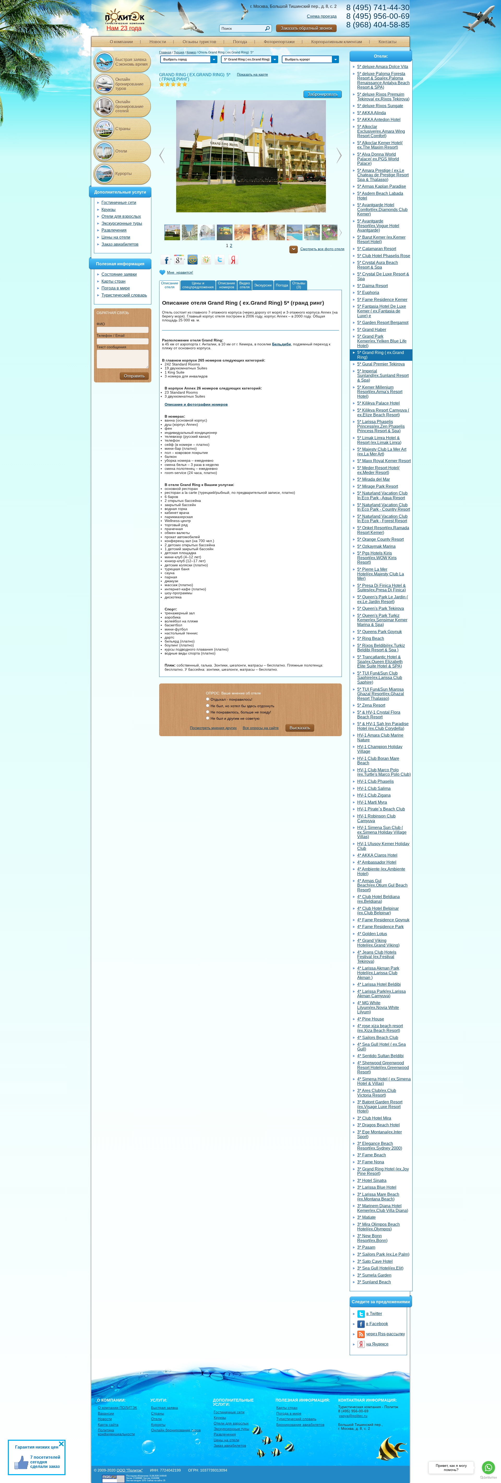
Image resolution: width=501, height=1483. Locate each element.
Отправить (134, 376)
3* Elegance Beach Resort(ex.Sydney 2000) (379, 1145)
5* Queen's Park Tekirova (380, 608)
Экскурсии (263, 285)
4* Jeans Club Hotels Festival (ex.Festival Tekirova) (376, 957)
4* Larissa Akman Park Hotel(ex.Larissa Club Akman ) (378, 973)
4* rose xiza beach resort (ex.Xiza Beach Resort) (380, 1028)
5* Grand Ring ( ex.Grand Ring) (380, 354)
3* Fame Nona (370, 1162)
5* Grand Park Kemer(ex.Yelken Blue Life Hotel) (382, 341)
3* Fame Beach (371, 1155)
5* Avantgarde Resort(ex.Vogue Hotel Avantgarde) (378, 225)
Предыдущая (339, 155)
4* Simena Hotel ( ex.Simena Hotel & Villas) (384, 1081)
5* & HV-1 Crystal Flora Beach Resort (378, 714)
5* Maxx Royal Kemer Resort (384, 461)
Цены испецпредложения (198, 285)
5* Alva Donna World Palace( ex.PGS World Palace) (378, 159)
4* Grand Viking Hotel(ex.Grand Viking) (378, 942)
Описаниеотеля (169, 285)
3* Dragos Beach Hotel (378, 1125)
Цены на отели (116, 237)
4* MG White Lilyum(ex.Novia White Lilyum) (378, 1007)
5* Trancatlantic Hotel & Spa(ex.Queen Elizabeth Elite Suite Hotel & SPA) (380, 661)
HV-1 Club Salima (374, 788)
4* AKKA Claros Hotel (377, 855)
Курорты (123, 173)
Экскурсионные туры (122, 223)
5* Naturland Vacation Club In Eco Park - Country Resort (383, 507)
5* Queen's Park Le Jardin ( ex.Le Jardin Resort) (382, 599)
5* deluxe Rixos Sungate (380, 106)
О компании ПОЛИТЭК (117, 1408)
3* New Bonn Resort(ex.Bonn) (372, 1238)
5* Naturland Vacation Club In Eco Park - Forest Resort (382, 518)
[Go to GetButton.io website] (488, 1477)
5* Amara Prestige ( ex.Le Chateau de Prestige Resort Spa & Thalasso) (383, 175)
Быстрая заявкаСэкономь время (131, 62)
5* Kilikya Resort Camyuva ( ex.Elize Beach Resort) (383, 412)
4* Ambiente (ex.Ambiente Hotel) (381, 871)
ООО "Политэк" (130, 1470)
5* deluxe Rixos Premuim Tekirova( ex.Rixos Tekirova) (383, 96)
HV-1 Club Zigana (374, 795)
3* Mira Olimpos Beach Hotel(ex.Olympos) (378, 1226)
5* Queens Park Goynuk (379, 631)
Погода (240, 42)
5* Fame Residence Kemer (382, 299)
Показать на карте (252, 74)
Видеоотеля (244, 285)
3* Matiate (366, 1217)
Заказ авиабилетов (120, 244)
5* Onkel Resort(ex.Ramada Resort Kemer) (383, 530)
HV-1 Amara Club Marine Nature (380, 737)
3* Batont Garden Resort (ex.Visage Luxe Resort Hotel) (379, 1106)
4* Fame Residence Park (380, 926)
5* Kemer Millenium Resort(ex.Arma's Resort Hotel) (379, 392)
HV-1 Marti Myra (372, 802)
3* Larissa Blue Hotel (376, 1187)
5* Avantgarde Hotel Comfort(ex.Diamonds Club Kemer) (382, 209)
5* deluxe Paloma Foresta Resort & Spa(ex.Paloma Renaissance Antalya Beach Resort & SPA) (383, 80)
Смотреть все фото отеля (322, 249)
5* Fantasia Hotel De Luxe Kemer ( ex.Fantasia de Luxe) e (381, 311)
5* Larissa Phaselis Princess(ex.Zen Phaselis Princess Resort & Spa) (381, 426)
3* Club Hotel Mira (374, 1118)
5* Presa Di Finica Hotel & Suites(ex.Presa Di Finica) (381, 587)
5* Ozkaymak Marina (376, 546)
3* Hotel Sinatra (371, 1180)
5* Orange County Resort (380, 539)
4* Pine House (370, 1019)
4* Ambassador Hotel (376, 862)
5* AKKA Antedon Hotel (379, 119)
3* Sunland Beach (374, 1282)
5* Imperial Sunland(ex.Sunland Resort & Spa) (383, 375)
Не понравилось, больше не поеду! (241, 712)
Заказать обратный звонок (306, 28)
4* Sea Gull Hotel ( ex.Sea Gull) (381, 1046)
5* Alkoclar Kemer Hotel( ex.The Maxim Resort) (380, 145)
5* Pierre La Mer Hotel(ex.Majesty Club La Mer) (380, 574)
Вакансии (106, 1413)
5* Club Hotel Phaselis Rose (383, 256)
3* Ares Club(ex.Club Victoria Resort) (376, 1092)
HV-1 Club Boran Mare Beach (378, 760)
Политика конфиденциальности (116, 1432)
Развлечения (114, 230)
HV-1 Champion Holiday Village (379, 749)
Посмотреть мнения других (213, 728)
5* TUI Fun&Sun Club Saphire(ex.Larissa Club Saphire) (379, 678)
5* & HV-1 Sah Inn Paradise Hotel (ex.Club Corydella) (383, 726)
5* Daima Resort (372, 286)
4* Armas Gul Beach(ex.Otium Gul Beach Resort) (382, 885)
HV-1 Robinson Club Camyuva (376, 818)
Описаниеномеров (226, 285)
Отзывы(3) (298, 285)
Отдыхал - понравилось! (231, 699)
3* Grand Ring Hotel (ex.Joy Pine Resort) (383, 1171)
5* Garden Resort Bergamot (382, 322)
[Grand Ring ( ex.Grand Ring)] (250, 156)
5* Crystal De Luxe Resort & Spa (383, 276)
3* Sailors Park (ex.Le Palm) (383, 1254)
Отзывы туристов (199, 42)
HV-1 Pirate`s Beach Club (381, 809)
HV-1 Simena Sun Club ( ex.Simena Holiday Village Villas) (382, 832)
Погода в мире (116, 288)
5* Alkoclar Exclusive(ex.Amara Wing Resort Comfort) (381, 131)
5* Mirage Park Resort (377, 486)
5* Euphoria (368, 292)
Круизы (109, 209)
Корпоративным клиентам (336, 42)
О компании (121, 42)
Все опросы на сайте (261, 728)
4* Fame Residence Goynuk (383, 920)
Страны (122, 129)
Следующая (161, 155)
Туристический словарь (124, 295)
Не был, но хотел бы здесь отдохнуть (242, 706)
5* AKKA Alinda (371, 113)
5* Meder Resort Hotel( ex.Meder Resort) (378, 470)
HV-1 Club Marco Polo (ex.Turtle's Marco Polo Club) (384, 772)
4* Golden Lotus (372, 934)
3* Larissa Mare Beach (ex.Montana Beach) (378, 1196)
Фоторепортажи (279, 42)
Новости (158, 42)
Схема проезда (322, 16)
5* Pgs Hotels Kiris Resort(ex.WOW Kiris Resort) (377, 558)
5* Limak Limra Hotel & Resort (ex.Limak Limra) (379, 440)
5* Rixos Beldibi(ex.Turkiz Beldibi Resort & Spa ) (381, 647)
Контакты (388, 42)
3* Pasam (366, 1247)
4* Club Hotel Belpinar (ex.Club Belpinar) (378, 910)
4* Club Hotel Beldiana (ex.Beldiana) (378, 899)
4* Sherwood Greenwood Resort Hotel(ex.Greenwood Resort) (383, 1067)
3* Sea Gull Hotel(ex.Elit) (380, 1268)
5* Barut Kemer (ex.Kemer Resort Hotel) (381, 239)
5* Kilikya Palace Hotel (378, 403)
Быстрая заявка (164, 1408)
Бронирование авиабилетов (300, 1424)
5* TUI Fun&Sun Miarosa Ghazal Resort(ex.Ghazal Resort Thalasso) (380, 694)
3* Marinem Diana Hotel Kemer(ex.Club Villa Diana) (382, 1208)
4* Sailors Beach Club (377, 1037)
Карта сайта (108, 1424)
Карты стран (114, 281)
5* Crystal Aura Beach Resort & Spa (377, 264)
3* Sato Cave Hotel (375, 1261)
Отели (121, 151)
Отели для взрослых (121, 216)
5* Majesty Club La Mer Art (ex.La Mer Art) (381, 451)
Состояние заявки (119, 274)
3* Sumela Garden (374, 1275)
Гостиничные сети (119, 202)
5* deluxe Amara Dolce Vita (382, 66)
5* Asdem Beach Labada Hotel (380, 195)
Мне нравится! (180, 272)
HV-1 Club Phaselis (375, 781)
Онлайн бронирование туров (129, 84)
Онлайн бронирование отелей (129, 106)
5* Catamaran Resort (376, 249)
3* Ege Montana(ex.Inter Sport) (379, 1134)
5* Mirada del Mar (373, 479)
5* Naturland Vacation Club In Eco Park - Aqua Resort (382, 495)
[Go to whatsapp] (488, 1467)
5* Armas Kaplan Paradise (381, 186)
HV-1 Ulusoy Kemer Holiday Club (383, 846)
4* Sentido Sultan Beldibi (380, 1056)
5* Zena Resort (371, 705)
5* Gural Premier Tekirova (381, 364)
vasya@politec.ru (353, 1416)
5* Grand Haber (371, 329)
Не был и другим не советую (235, 718)
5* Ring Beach (370, 638)
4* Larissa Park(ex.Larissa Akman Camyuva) (381, 993)
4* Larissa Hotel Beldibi (379, 984)
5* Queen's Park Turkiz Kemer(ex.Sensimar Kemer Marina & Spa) (382, 620)
